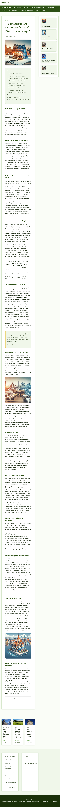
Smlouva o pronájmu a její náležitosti (18, 92)
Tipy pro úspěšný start (14, 97)
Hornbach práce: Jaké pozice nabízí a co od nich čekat (6, 733)
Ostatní (4, 10)
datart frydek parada (15, 303)
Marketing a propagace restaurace (17, 94)
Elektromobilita (17, 7)
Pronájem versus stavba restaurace (18, 76)
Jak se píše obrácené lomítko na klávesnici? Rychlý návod (30, 733)
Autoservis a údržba (6, 7)
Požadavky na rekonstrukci (16, 90)
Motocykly (26, 7)
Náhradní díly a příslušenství (38, 7)
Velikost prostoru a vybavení (16, 83)
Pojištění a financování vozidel (26, 10)
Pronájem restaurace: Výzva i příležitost (19, 99)
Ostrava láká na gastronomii (16, 73)
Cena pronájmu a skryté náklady (17, 85)
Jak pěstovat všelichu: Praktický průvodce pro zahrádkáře (18, 733)
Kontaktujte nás (20, 698)
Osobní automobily (51, 7)
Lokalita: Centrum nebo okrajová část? (18, 78)
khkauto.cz (5, 2)
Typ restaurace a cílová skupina (17, 80)
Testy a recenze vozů (40, 10)
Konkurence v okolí (14, 87)
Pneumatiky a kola (13, 10)
